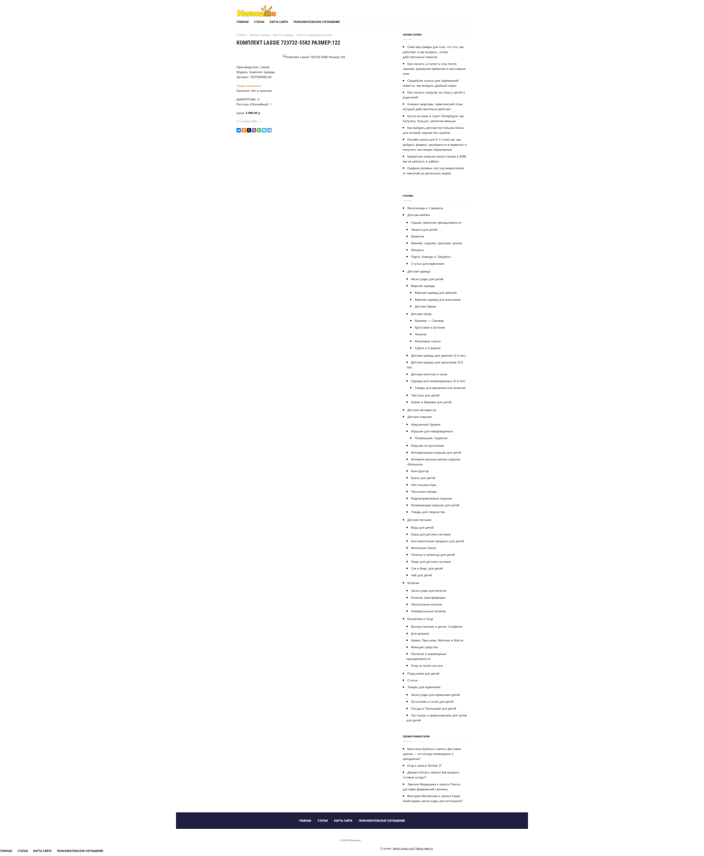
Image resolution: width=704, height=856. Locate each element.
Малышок (264, 11)
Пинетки (420, 334)
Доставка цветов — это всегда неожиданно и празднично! (432, 753)
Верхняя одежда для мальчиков (438, 299)
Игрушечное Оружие (425, 424)
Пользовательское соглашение (80, 851)
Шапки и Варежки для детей (431, 402)
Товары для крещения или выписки (440, 387)
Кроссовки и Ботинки (430, 327)
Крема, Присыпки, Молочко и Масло (437, 640)
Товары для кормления (423, 687)
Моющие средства (424, 647)
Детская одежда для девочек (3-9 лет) (438, 355)
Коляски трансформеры (428, 597)
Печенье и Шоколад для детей (433, 554)
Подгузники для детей (423, 673)
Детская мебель (418, 214)
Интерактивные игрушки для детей (436, 452)
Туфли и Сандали (428, 347)
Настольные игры (423, 484)
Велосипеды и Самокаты (425, 208)
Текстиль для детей (425, 395)
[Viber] (254, 130)
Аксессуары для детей (427, 279)
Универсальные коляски (428, 611)
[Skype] (264, 130)
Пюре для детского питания (431, 561)
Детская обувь (421, 313)
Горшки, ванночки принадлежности (436, 222)
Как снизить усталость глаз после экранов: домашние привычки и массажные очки (434, 68)
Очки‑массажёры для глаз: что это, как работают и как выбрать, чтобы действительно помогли (433, 51)
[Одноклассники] (244, 130)
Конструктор (420, 471)
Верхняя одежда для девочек (436, 292)
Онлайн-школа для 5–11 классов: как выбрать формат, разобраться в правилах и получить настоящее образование (435, 144)
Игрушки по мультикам (427, 445)
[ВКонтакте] (238, 130)
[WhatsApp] (259, 130)
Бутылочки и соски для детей (432, 701)
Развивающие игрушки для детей (435, 505)
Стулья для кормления (427, 263)
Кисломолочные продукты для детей (437, 541)
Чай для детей (421, 575)
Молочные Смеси (423, 547)
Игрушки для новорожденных (432, 431)
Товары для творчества (428, 511)
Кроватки (417, 236)
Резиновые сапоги (428, 341)
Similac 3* (435, 765)
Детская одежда (418, 271)
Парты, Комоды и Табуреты (431, 256)
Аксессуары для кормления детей (435, 694)
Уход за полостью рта (427, 665)
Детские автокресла (421, 409)
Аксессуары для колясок (428, 590)
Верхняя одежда (422, 285)
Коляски (413, 582)
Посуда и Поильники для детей (433, 708)
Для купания (420, 633)
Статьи (412, 680)
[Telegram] (269, 130)
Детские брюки (425, 306)
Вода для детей (422, 527)
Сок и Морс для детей (427, 568)
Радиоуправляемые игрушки (431, 498)
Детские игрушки (419, 416)
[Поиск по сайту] (461, 21)
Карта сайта (42, 851)
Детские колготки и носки (429, 374)
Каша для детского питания (431, 534)
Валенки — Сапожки (429, 320)
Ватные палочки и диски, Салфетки (436, 626)
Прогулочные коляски (426, 604)
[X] (249, 130)
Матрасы (417, 249)
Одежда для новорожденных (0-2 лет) (438, 380)
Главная (6, 851)
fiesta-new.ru (424, 848)
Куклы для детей (423, 477)
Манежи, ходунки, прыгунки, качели (436, 243)
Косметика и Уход (420, 618)
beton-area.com (403, 848)
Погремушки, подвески (431, 438)
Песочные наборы (424, 491)
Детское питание (419, 519)
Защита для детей (424, 229)
